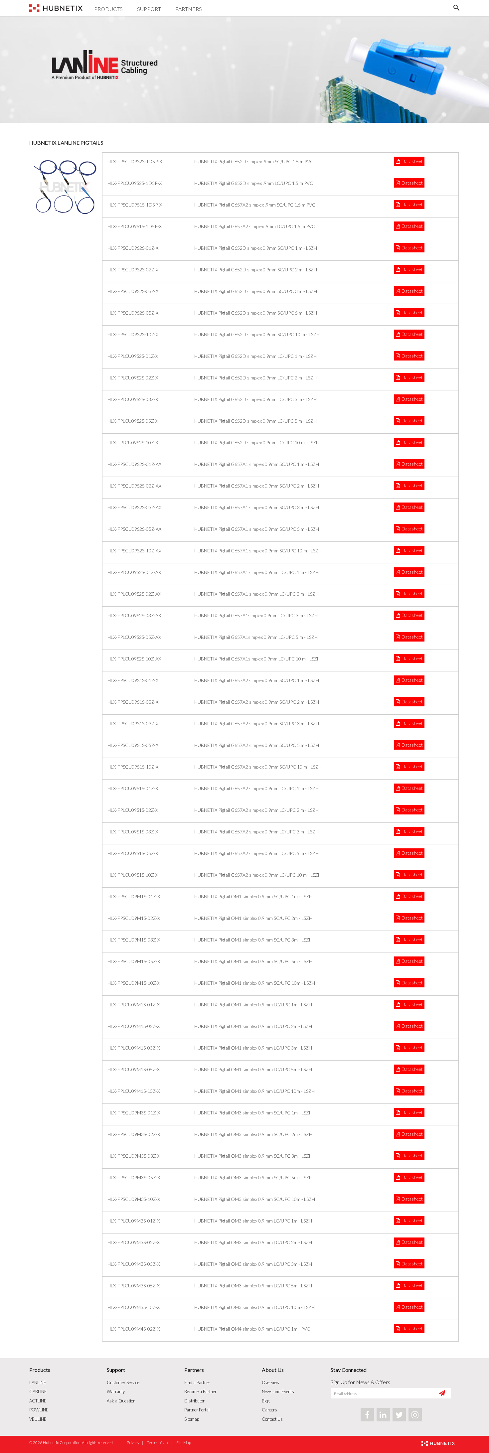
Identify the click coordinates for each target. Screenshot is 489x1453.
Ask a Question (121, 1400)
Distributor (194, 1400)
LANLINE (37, 1382)
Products (108, 9)
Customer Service (123, 1382)
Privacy (133, 1442)
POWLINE (39, 1409)
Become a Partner (200, 1391)
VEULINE (38, 1419)
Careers (269, 1409)
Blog (265, 1400)
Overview (270, 1382)
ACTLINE (38, 1400)
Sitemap (191, 1419)
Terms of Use (158, 1442)
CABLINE (38, 1391)
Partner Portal (197, 1409)
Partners (188, 9)
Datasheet (412, 161)
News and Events (278, 1391)
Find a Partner (197, 1382)
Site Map (183, 1442)
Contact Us (272, 1419)
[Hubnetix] (55, 9)
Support (149, 9)
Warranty (116, 1391)
